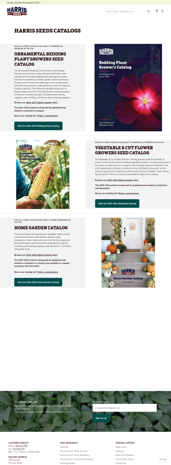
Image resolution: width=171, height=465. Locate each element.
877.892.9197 (19, 448)
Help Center (121, 446)
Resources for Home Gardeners (75, 455)
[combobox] (125, 11)
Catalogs (64, 446)
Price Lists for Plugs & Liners (74, 451)
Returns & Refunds (125, 455)
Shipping (120, 451)
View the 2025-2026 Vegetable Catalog (117, 203)
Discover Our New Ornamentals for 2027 (23, 2)
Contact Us (121, 463)
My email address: (101, 401)
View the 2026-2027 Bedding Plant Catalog (38, 125)
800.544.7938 (21, 445)
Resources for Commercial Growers (77, 459)
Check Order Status (125, 459)
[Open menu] (162, 11)
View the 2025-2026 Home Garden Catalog (38, 282)
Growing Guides (67, 463)
